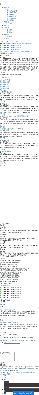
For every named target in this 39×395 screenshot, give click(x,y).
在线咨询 (6, 38)
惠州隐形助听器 (27, 43)
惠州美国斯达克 (11, 13)
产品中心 (6, 9)
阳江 (31, 372)
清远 (34, 372)
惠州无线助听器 (9, 43)
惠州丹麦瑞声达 (11, 16)
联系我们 (6, 34)
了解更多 (2, 101)
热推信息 (2, 340)
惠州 (19, 372)
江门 (8, 372)
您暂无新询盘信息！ (31, 340)
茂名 (14, 372)
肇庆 (16, 372)
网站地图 (14, 340)
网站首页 (6, 7)
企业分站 (8, 340)
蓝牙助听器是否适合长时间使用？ (9, 323)
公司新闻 (9, 29)
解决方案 (6, 25)
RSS (20, 340)
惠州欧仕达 (10, 20)
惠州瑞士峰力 (11, 14)
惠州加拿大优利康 (12, 11)
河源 (28, 372)
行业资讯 (9, 31)
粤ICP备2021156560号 (6, 368)
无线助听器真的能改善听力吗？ (9, 310)
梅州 (22, 372)
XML (23, 340)
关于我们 (6, 22)
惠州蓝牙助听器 (18, 43)
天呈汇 (9, 374)
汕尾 (25, 372)
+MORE (7, 79)
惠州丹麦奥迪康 (11, 18)
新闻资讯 (6, 27)
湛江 (11, 372)
